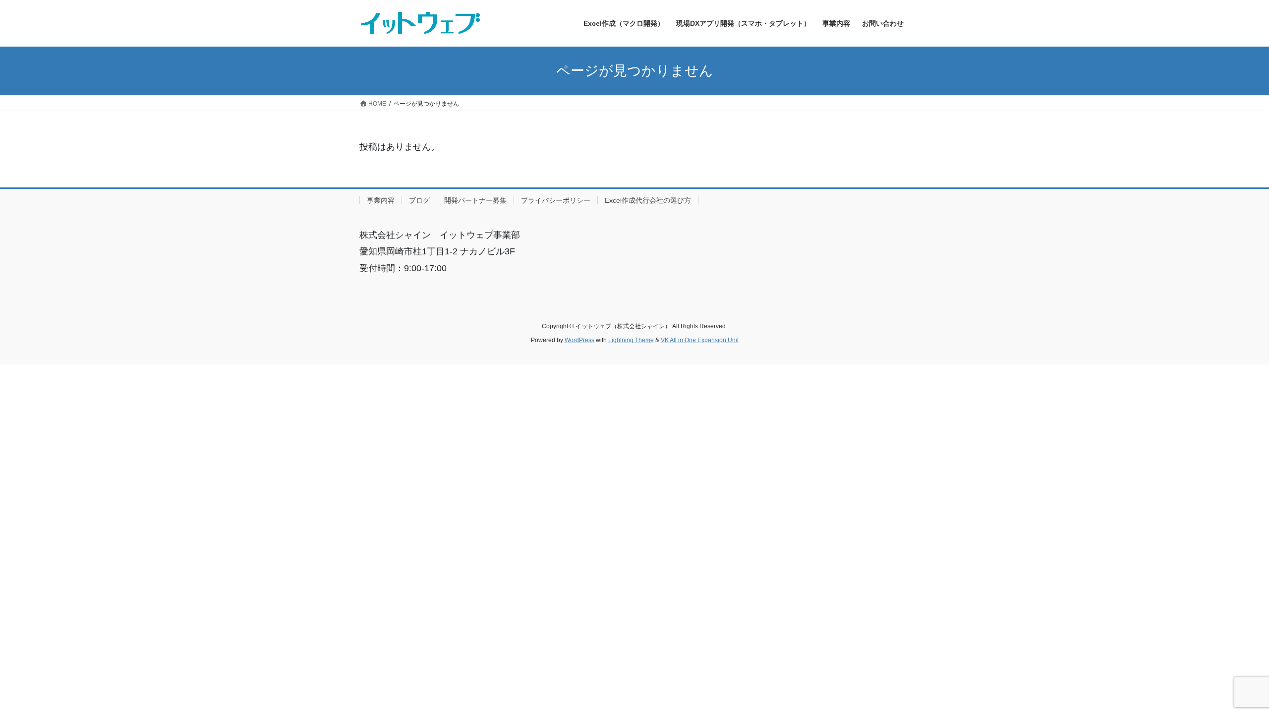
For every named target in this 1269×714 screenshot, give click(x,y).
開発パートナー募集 (475, 200)
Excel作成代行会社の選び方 (648, 200)
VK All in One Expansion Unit (700, 340)
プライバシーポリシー (555, 200)
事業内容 (381, 200)
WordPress (579, 340)
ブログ (419, 200)
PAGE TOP (1232, 684)
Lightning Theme (631, 340)
